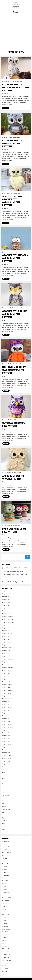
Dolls (3, 792)
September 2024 (6, 852)
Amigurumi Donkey (6, 642)
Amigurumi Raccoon (7, 724)
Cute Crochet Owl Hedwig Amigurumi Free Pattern (15, 87)
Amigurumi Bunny (6, 608)
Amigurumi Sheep (6, 732)
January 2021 (5, 951)
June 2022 (5, 906)
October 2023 (5, 872)
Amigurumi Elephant (7, 647)
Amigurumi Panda (6, 707)
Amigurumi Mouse (6, 696)
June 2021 (4, 937)
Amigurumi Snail (6, 741)
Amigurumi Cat (5, 613)
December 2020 (6, 954)
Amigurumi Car (5, 611)
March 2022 (5, 912)
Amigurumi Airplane (7, 591)
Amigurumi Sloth (6, 738)
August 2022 (5, 900)
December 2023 (6, 866)
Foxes (3, 798)
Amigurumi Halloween (7, 667)
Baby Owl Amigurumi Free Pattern (14, 530)
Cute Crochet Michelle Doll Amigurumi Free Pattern (14, 579)
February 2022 (5, 915)
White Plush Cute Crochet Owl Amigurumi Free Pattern (12, 201)
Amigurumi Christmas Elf (8, 622)
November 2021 (6, 923)
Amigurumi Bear (6, 596)
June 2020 (5, 968)
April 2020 (4, 974)
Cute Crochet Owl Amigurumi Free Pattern (13, 143)
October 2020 (5, 957)
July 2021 (4, 934)
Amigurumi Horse (6, 673)
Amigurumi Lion (6, 687)
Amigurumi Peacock (7, 713)
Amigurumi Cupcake (7, 628)
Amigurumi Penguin (7, 715)
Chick (3, 778)
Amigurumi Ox (5, 704)
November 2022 (6, 892)
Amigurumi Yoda (6, 764)
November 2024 (6, 847)
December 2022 (6, 889)
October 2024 (5, 849)
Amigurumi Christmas (7, 619)
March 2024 (5, 858)
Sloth (3, 823)
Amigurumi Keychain (7, 679)
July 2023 (4, 878)
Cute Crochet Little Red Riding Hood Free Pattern (14, 582)
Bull (3, 769)
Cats (3, 775)
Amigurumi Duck (6, 645)
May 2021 (4, 940)
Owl (3, 812)
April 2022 (4, 909)
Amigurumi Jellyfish (7, 676)
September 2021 (6, 929)
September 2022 (6, 898)
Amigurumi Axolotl (6, 594)
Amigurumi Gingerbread (8, 659)
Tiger (3, 829)
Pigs (3, 818)
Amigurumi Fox (5, 653)
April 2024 (4, 855)
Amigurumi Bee (6, 599)
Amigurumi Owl (18, 81)
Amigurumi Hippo (6, 670)
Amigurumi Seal (6, 730)
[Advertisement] (16, 30)
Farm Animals (5, 795)
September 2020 (6, 960)
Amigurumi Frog (6, 656)
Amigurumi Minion (6, 693)
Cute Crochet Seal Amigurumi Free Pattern (12, 571)
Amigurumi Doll (5, 639)
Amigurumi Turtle (6, 755)
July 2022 (4, 903)
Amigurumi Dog (6, 636)
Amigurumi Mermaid (7, 690)
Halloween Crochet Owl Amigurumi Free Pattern (14, 370)
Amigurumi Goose (6, 664)
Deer (3, 786)
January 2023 (5, 886)
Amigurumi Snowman (7, 747)
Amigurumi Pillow (6, 721)
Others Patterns (6, 809)
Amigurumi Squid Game (7, 749)
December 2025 (6, 841)
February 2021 (5, 949)
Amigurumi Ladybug (7, 684)
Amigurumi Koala (6, 681)
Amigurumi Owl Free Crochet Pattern (14, 477)
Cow (3, 784)
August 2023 (5, 875)
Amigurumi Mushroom (7, 698)
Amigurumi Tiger (6, 752)
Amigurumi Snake (6, 744)
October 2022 (5, 895)
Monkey (4, 806)
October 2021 (5, 926)
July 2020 (4, 966)
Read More (5, 108)
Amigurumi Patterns (7, 710)
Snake (3, 826)
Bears (3, 767)
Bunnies (4, 772)
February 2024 (5, 861)
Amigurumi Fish (6, 650)
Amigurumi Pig (5, 718)
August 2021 (5, 932)
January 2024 (5, 864)
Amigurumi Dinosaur (7, 633)
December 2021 (6, 920)
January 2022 (5, 917)
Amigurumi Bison (6, 602)
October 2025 (5, 844)
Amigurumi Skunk (6, 735)
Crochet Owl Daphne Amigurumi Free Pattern (14, 314)
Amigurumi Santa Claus (7, 727)
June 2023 (5, 881)
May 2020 (4, 971)
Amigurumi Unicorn (6, 758)
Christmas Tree (6, 781)
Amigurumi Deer (6, 630)
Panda (3, 815)
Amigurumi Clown (6, 625)
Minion (3, 803)
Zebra (3, 832)
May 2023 (4, 883)
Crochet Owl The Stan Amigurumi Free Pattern (15, 258)
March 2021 (5, 946)
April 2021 (4, 943)
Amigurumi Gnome (6, 662)
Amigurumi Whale (6, 761)
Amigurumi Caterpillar (7, 616)
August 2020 (5, 963)
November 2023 (6, 869)
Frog (3, 801)
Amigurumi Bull (5, 605)
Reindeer (4, 820)
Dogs (3, 789)
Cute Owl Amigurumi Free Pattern (14, 424)
